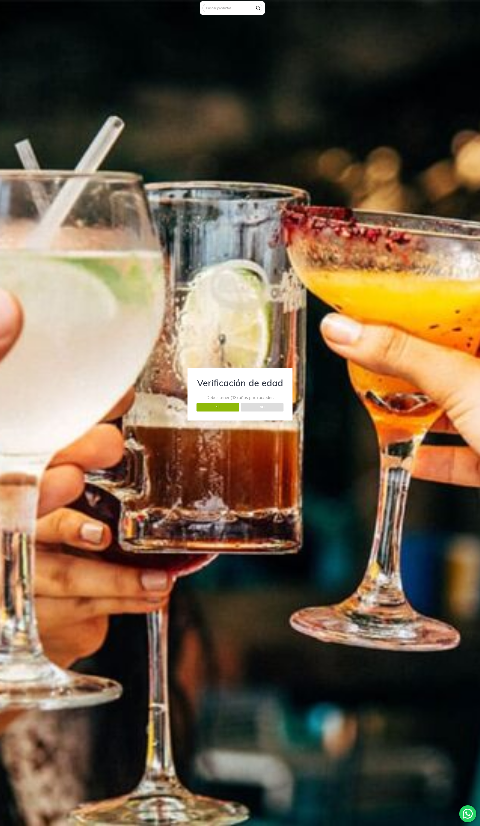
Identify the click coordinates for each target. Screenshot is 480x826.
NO (262, 407)
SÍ (218, 407)
